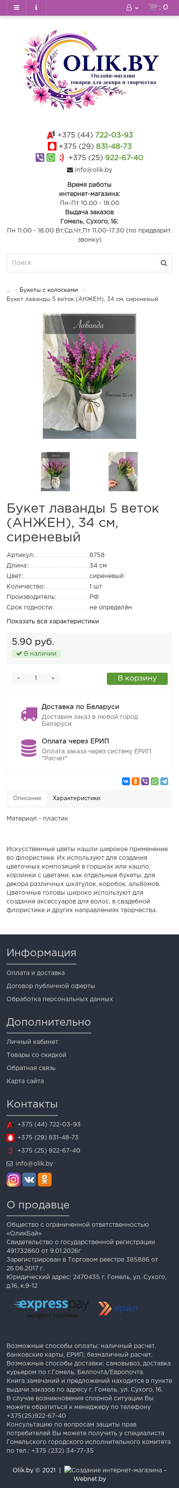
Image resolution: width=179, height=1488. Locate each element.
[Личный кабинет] (133, 8)
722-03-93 (95, 135)
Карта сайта (25, 1081)
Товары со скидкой (36, 1055)
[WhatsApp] (155, 781)
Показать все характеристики (53, 621)
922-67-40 (105, 158)
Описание (27, 798)
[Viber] (145, 781)
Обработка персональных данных (60, 999)
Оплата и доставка (36, 973)
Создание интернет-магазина (116, 1470)
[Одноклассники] (135, 781)
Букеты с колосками (49, 290)
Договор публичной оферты (51, 986)
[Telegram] (164, 781)
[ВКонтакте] (126, 781)
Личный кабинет (32, 1042)
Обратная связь (31, 1068)
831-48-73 (95, 147)
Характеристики (76, 798)
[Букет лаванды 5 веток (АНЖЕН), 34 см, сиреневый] (89, 376)
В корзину (137, 678)
